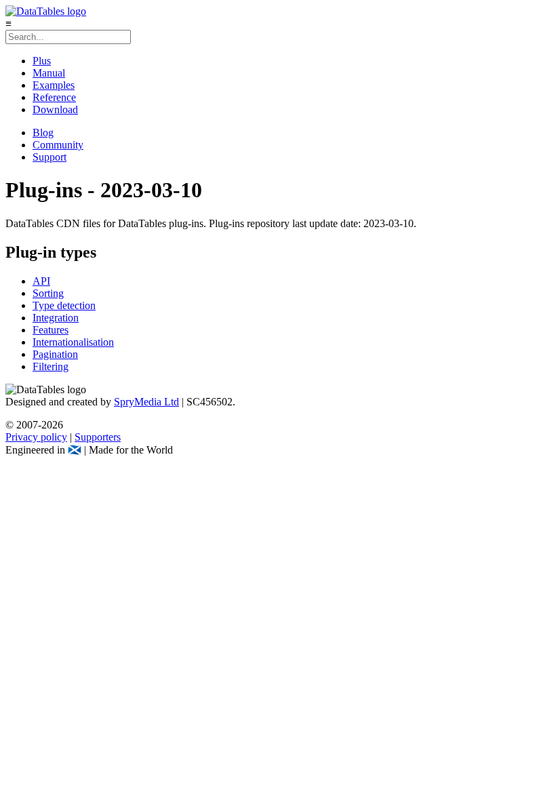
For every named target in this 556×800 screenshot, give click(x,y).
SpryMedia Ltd (146, 401)
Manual (49, 73)
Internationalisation (73, 342)
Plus (42, 60)
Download (55, 109)
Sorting (48, 293)
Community (58, 145)
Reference (54, 97)
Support (49, 157)
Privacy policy (36, 437)
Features (50, 330)
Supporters (98, 437)
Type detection (64, 305)
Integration (56, 317)
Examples (54, 85)
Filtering (50, 366)
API (41, 281)
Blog (43, 132)
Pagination (55, 354)
